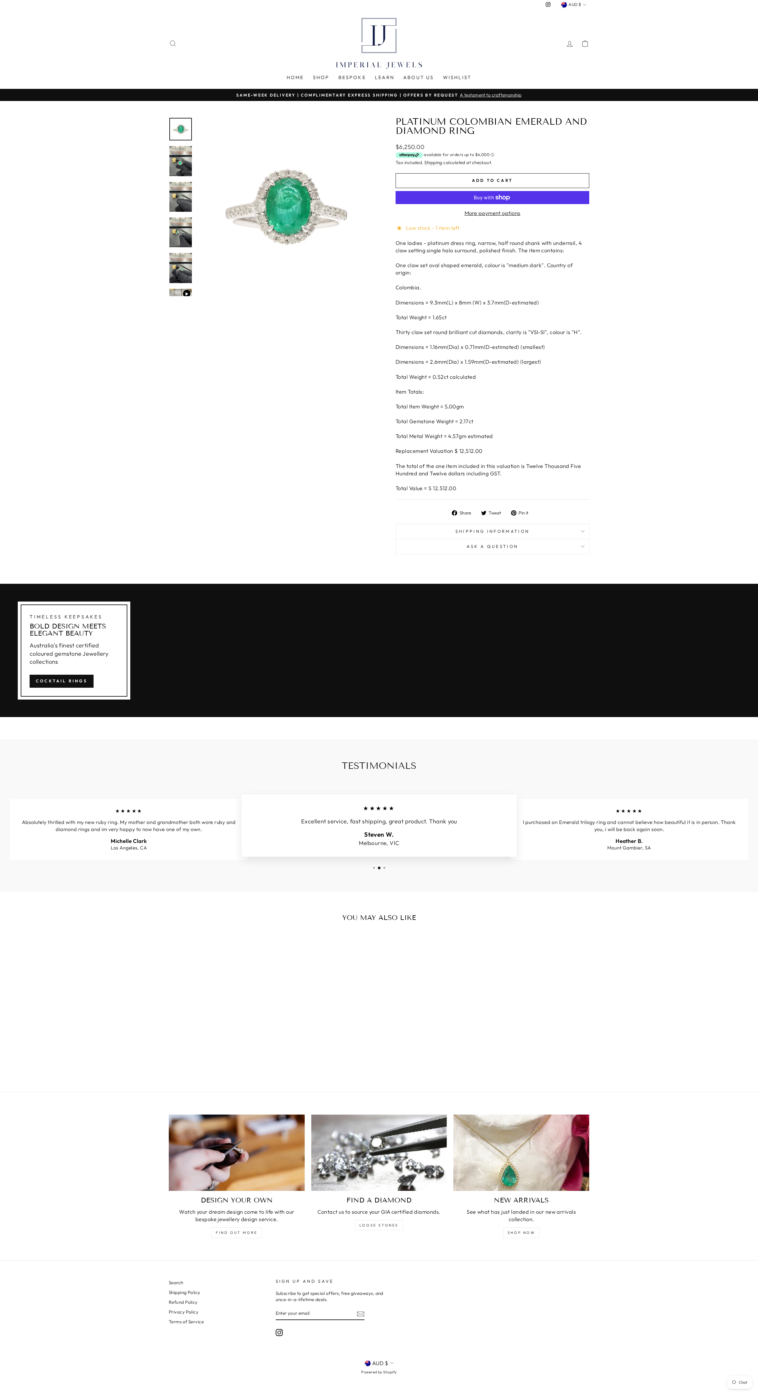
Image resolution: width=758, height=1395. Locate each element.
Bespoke (352, 77)
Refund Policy (183, 1302)
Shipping (433, 162)
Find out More (237, 1232)
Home (295, 77)
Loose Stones (379, 1225)
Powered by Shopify (378, 1372)
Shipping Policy (184, 1292)
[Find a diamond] (379, 1153)
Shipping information (492, 531)
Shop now (521, 1232)
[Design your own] (237, 1153)
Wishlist (457, 77)
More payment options (493, 213)
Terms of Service (186, 1322)
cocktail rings (61, 681)
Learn (384, 77)
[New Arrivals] (521, 1153)
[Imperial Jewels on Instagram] (279, 1332)
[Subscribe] (360, 1314)
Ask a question (492, 546)
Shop (321, 77)
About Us (418, 77)
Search (176, 1282)
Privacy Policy (183, 1312)
